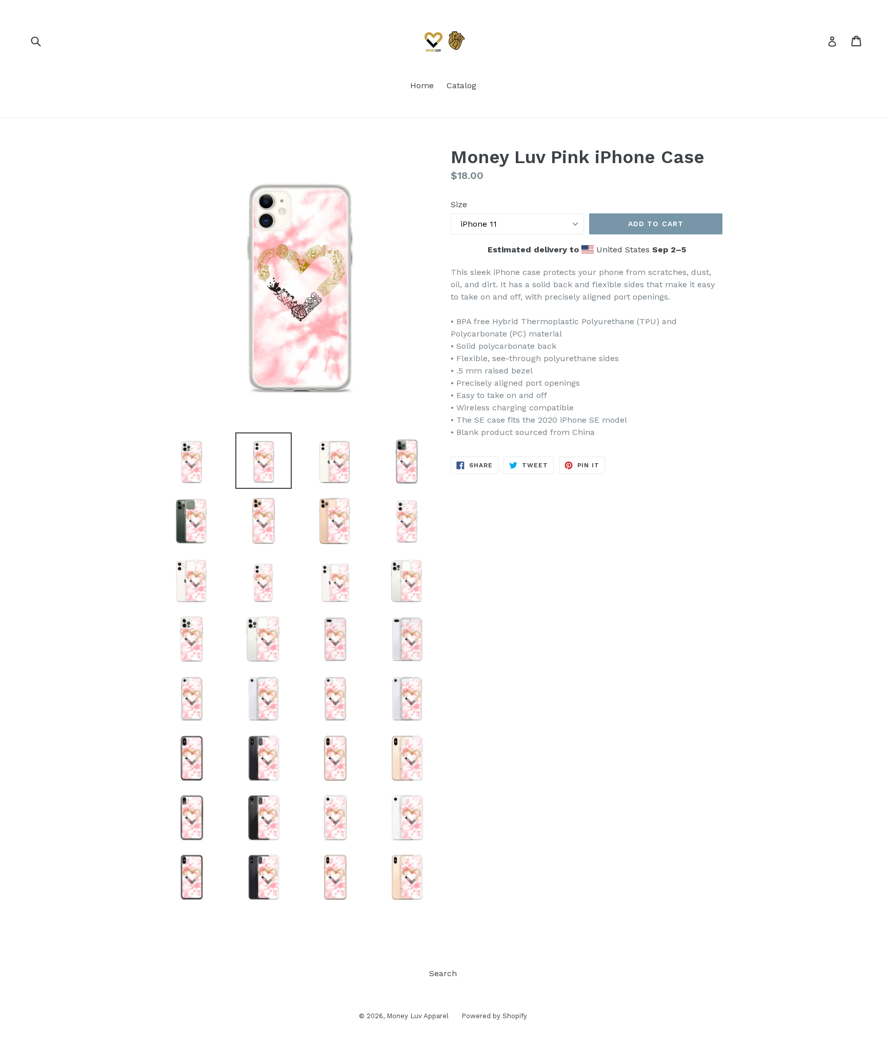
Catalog (461, 85)
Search (443, 973)
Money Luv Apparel (418, 1016)
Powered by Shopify (494, 1016)
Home (422, 85)
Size (459, 204)
